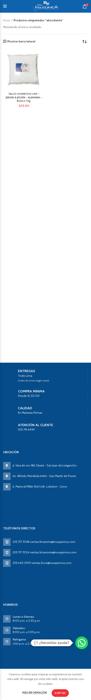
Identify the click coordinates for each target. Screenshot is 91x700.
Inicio (6, 20)
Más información (34, 692)
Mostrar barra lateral (21, 41)
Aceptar (60, 693)
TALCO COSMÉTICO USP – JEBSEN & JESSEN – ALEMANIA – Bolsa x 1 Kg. (24, 97)
